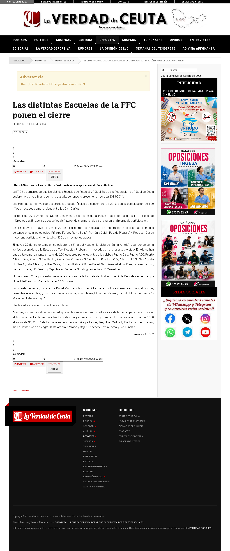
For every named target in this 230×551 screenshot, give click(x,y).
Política (41, 40)
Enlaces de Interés (192, 2)
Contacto (123, 2)
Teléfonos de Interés (155, 2)
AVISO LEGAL (61, 522)
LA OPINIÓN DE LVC (114, 48)
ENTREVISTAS (200, 40)
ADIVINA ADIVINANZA (199, 48)
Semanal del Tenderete (155, 48)
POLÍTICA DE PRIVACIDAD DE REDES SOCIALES (120, 522)
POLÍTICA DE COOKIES (200, 528)
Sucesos (129, 40)
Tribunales (153, 40)
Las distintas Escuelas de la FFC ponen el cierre (74, 109)
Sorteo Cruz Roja (17, 2)
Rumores (85, 48)
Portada (20, 40)
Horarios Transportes (53, 2)
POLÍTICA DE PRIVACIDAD (83, 522)
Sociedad (63, 40)
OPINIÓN (176, 40)
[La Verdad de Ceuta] (115, 19)
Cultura (85, 40)
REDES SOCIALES (189, 292)
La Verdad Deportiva (53, 48)
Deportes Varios (64, 60)
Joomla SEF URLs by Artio (21, 391)
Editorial (21, 48)
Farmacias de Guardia (92, 2)
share (54, 176)
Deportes (107, 40)
